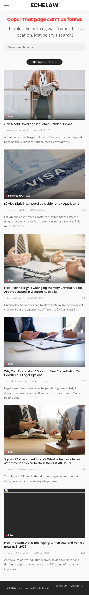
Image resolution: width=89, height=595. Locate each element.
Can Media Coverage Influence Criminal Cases (38, 124)
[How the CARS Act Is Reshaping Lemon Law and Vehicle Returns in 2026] (44, 513)
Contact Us (60, 586)
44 (83, 469)
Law (10, 116)
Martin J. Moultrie (16, 381)
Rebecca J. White (16, 209)
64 (83, 297)
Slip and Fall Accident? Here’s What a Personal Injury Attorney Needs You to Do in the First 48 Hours (42, 461)
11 (83, 130)
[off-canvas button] (6, 5)
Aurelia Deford (15, 298)
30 (83, 209)
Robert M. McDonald (18, 130)
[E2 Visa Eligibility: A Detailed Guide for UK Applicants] (44, 174)
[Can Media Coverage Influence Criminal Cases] (44, 95)
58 (83, 381)
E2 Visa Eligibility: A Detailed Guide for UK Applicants (41, 204)
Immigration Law (19, 196)
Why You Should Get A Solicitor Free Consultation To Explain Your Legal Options (42, 373)
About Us (77, 586)
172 (83, 552)
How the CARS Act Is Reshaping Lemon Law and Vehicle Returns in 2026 (44, 545)
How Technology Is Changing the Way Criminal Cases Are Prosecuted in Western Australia (43, 290)
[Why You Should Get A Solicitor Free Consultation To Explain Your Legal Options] (44, 342)
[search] (81, 5)
